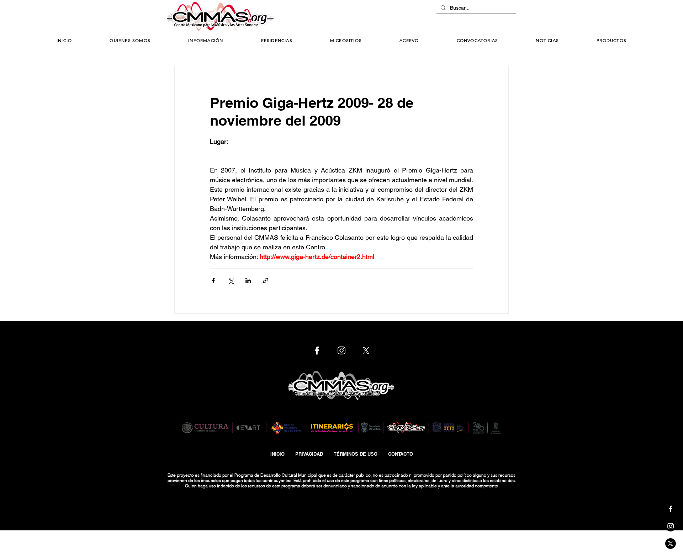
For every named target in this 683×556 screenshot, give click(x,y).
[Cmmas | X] (670, 543)
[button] (205, 40)
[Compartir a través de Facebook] (213, 280)
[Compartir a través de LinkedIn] (248, 280)
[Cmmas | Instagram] (670, 526)
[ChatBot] (494, 17)
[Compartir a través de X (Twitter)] (230, 280)
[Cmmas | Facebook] (670, 508)
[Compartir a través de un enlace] (265, 280)
